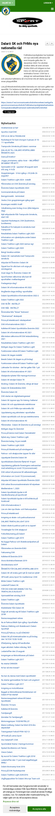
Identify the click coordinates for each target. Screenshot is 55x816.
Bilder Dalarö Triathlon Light (12, 581)
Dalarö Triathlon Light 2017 (12, 659)
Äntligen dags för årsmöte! (12, 429)
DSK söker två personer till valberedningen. (19, 472)
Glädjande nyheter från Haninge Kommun (18, 376)
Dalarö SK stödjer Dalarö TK (13, 380)
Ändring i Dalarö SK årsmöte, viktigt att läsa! (19, 384)
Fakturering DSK (8, 552)
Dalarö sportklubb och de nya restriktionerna (20, 417)
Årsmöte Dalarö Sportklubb (12, 604)
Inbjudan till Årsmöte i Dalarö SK (14, 262)
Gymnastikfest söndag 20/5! (13, 595)
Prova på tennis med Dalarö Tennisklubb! (18, 433)
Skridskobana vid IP (9, 565)
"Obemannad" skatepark (11, 316)
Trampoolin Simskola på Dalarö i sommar (18, 146)
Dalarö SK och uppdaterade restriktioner (18, 404)
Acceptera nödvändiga (14, 809)
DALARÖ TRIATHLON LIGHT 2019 (15, 521)
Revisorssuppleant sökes (12, 618)
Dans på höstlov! (8, 157)
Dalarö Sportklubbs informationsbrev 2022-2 (20, 296)
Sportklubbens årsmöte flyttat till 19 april (18, 462)
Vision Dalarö (6, 752)
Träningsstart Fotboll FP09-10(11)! (15, 732)
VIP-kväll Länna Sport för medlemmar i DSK (19, 577)
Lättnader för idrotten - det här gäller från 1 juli (20, 367)
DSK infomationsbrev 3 (11, 505)
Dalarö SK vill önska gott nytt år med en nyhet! (20, 573)
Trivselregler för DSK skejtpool (14, 530)
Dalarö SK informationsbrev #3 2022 (16, 287)
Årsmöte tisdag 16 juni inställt (13, 441)
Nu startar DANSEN (9, 664)
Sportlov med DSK (9, 132)
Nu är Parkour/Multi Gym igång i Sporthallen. (19, 622)
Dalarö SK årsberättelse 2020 (13, 388)
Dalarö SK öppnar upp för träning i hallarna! (19, 400)
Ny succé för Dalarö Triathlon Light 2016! (18, 756)
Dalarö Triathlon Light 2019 (12, 538)
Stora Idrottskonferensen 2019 (14, 561)
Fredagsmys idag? (9, 283)
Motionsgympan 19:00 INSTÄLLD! (15, 721)
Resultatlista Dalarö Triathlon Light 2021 (18, 343)
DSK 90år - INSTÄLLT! (10, 308)
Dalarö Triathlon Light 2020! (12, 445)
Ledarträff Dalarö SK (9, 585)
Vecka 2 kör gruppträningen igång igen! (17, 200)
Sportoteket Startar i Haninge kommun (17, 744)
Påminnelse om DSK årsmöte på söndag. (18, 184)
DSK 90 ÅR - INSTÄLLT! (10, 304)
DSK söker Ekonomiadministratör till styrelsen (20, 484)
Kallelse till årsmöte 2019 (11, 556)
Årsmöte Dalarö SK (9, 392)
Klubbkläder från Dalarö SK (12, 608)
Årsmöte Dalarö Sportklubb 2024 (15, 188)
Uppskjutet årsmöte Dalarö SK (14, 458)
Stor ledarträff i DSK (9, 740)
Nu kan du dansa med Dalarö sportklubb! (18, 676)
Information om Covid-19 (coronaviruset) (18, 476)
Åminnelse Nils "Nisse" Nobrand (14, 312)
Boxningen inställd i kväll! (11, 204)
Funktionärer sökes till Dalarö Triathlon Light (19, 351)
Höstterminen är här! (9, 128)
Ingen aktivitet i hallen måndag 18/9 (16, 647)
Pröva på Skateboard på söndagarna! (17, 449)
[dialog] (27, 798)
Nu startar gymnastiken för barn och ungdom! (20, 680)
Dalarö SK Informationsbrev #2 (14, 421)
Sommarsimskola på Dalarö (13, 192)
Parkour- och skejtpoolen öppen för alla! (18, 453)
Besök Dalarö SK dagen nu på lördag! (17, 359)
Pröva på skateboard (10, 513)
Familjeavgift (6, 713)
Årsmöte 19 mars (8, 705)
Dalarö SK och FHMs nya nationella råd (17, 408)
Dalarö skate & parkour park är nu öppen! (18, 526)
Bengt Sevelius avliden (10, 252)
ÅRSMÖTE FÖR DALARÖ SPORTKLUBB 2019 (19, 569)
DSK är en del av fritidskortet (13, 136)
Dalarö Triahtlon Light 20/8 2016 (14, 775)
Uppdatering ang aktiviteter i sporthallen (18, 412)
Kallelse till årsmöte (9, 709)
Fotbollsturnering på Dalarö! (13, 534)
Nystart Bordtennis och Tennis (13, 748)
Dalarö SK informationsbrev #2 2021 (16, 332)
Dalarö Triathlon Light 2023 (12, 248)
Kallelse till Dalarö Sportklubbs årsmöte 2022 (20, 328)
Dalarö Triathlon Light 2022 (12, 300)
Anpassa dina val (11, 801)
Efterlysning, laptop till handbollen (15, 643)
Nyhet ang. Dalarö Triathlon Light (15, 437)
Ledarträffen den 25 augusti (13, 651)
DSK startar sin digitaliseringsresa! (15, 396)
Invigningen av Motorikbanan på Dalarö (17, 655)
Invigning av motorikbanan (12, 688)
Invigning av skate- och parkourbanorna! (18, 517)
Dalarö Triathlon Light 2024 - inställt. (16, 180)
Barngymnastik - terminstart (12, 196)
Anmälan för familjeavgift (12, 717)
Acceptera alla (39, 809)
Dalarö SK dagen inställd (11, 355)
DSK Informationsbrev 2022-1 (13, 324)
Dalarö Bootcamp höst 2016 (13, 767)
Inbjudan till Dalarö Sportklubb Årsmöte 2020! (20, 480)
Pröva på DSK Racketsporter (13, 771)
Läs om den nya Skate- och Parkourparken (19, 509)
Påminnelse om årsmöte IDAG (13, 548)
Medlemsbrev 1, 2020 (10, 488)
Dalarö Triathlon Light (10, 600)
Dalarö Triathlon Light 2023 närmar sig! (17, 244)
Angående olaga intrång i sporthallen (16, 291)
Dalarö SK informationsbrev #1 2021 (16, 371)
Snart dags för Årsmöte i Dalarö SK (16, 273)
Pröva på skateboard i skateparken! (16, 320)
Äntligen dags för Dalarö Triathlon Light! (18, 347)
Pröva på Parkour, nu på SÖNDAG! (15, 633)
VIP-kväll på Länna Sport (11, 736)
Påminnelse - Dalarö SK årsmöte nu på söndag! (21, 425)
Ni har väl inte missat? (10, 668)
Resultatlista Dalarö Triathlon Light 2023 (18, 233)
